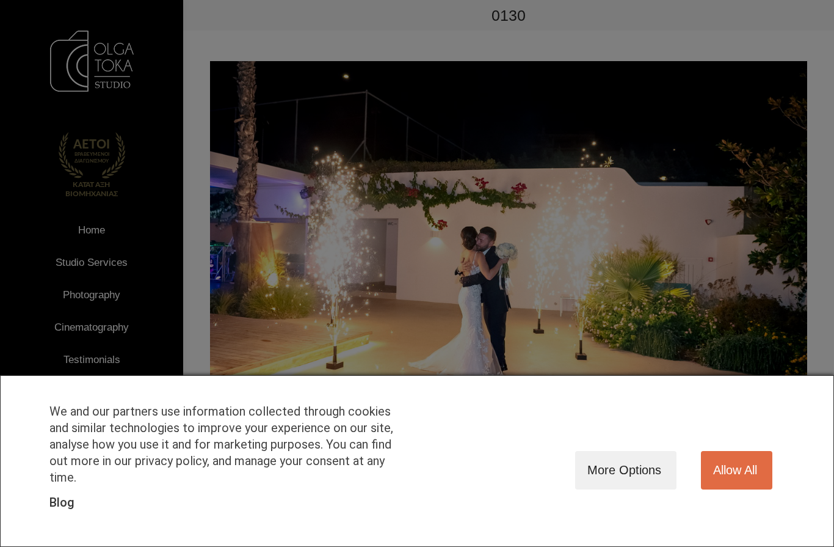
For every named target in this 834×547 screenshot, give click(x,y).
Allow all (735, 470)
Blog (61, 502)
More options (624, 470)
